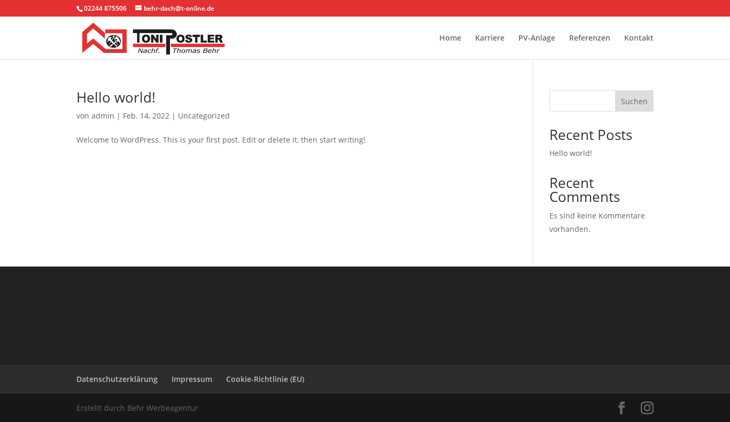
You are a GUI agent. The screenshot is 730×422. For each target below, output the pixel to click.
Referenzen (589, 38)
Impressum (192, 379)
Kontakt (639, 38)
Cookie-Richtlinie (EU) (265, 379)
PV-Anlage (536, 38)
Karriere (489, 38)
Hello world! (116, 97)
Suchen (634, 101)
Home (450, 38)
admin (102, 116)
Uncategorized (204, 116)
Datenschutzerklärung (117, 379)
